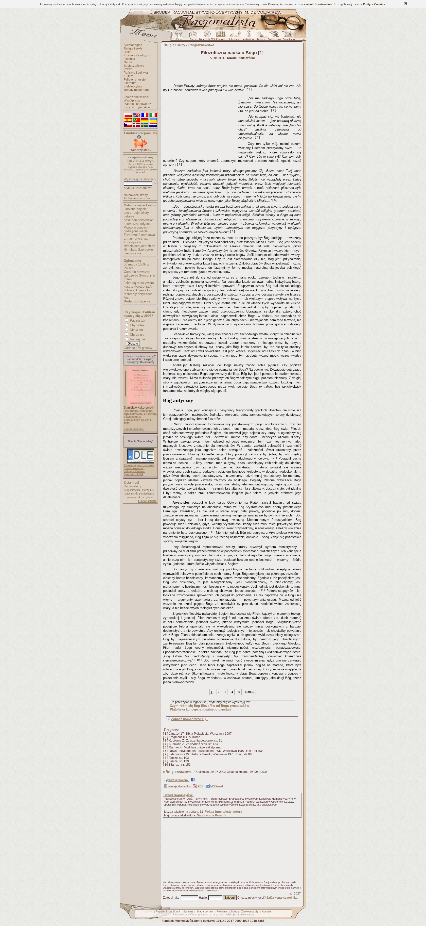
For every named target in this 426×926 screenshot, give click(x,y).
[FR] (145, 115)
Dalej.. (249, 692)
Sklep (234, 911)
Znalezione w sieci (136, 97)
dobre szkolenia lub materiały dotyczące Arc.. (138, 293)
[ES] (128, 120)
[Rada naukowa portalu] (273, 36)
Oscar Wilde (147, 501)
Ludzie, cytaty (133, 86)
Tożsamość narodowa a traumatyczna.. (139, 236)
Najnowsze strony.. (136, 195)
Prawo (128, 69)
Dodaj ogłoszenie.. (138, 301)
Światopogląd (133, 45)
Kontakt (266, 911)
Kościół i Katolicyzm (137, 55)
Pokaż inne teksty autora (223, 811)
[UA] (153, 120)
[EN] (136, 115)
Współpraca (132, 100)
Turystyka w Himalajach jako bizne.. (140, 244)
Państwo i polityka (136, 72)
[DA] (136, 125)
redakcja (230, 914)
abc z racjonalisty (136, 213)
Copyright (196, 914)
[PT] (136, 120)
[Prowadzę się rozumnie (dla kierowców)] (140, 462)
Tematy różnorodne (137, 90)
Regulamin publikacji (168, 911)
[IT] (153, 115)
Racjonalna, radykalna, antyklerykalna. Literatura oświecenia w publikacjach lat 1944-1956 (140, 416)
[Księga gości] (235, 36)
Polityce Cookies (374, 4)
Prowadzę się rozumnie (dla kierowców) (139, 467)
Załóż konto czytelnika (282, 897)
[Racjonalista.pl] (213, 29)
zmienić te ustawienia (318, 4)
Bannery (188, 911)
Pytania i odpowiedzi (138, 104)
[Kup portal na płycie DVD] (207, 36)
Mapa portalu (205, 911)
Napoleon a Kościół (212, 815)
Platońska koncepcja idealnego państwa (200, 709)
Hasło (203, 897)
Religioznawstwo (201, 45)
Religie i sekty (133, 48)
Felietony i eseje (135, 79)
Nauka (128, 62)
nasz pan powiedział (138, 220)
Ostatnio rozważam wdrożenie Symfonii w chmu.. (139, 275)
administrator (245, 914)
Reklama (221, 911)
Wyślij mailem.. (178, 780)
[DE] (145, 120)
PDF (200, 786)
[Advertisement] (200, 125)
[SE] (145, 125)
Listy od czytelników (137, 107)
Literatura (130, 83)
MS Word (216, 786)
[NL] (153, 125)
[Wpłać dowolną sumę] (140, 147)
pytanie (129, 216)
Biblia (127, 52)
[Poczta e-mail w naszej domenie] (193, 36)
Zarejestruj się (249, 911)
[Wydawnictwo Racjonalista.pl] (248, 36)
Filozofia (129, 59)
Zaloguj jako (171, 897)
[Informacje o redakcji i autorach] (260, 36)
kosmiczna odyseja (137, 224)
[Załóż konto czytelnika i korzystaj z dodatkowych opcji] (287, 36)
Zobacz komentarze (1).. (189, 719)
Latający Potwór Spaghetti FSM (134, 473)
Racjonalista (180, 914)
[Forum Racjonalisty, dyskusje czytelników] (180, 36)
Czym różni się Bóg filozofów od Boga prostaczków (209, 706)
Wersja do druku (179, 786)
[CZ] (128, 125)
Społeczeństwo (134, 65)
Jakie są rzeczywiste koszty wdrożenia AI (139, 284)
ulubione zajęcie (135, 209)
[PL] (128, 115)
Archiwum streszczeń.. (137, 198)
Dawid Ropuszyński (178, 795)
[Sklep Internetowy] (221, 36)
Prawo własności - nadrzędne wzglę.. (137, 229)
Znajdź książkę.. (134, 429)
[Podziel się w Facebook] (193, 780)
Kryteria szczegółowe (138, 188)
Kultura (128, 76)
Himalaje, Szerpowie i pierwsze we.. (139, 251)
